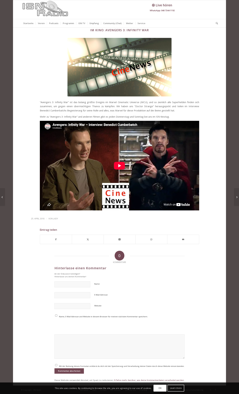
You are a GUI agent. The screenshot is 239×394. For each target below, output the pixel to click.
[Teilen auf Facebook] (56, 239)
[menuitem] (28, 23)
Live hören (163, 5)
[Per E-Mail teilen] (183, 239)
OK (160, 388)
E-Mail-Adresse (101, 295)
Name (97, 284)
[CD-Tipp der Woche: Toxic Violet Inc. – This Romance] (236, 197)
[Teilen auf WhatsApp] (151, 239)
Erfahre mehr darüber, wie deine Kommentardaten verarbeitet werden (149, 380)
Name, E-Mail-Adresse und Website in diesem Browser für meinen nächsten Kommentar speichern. (103, 316)
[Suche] (216, 23)
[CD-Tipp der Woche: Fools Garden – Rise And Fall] (2, 197)
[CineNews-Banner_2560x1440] (119, 67)
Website (97, 305)
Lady (55, 218)
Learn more (176, 388)
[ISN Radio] (45, 9)
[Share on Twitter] (119, 239)
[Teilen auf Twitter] (88, 239)
